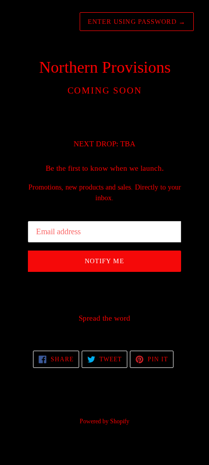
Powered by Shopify (104, 421)
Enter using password (137, 21)
